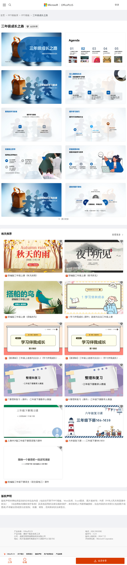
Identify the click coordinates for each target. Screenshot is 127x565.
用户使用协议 (48, 554)
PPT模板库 (13, 15)
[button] (119, 514)
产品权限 (59, 554)
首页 (2, 15)
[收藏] (50, 267)
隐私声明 (38, 554)
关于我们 (21, 554)
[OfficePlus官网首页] (60, 4)
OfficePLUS (11, 554)
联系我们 (29, 554)
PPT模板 (25, 15)
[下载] (57, 267)
